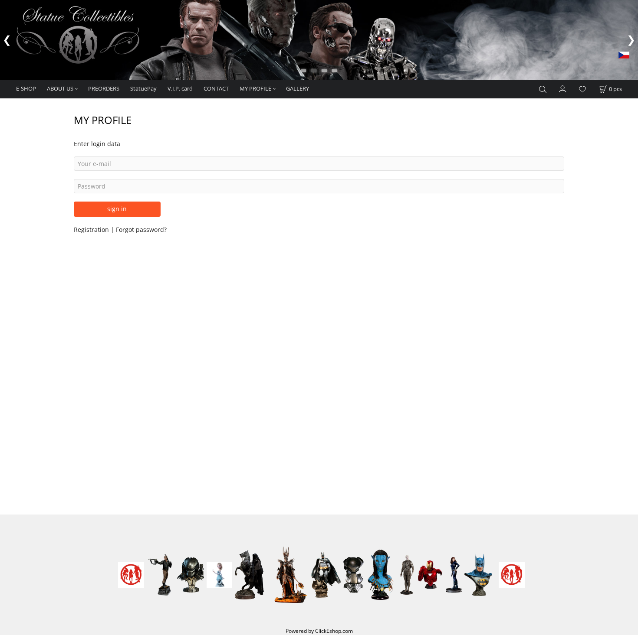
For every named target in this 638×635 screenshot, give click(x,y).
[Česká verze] (623, 54)
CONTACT (216, 88)
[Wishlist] (582, 89)
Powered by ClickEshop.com (319, 630)
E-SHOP (26, 88)
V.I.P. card (180, 88)
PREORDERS (103, 88)
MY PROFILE (255, 88)
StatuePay (143, 88)
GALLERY (297, 88)
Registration (92, 229)
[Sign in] (563, 88)
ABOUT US (60, 88)
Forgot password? (141, 229)
